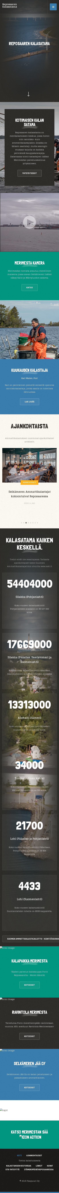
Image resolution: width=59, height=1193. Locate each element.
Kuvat (50, 1165)
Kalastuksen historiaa (18, 1165)
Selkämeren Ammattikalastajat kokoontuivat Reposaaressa (30, 494)
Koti (19, 1155)
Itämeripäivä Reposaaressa (39, 1169)
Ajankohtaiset (29, 482)
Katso (29, 287)
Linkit (39, 1165)
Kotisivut (29, 985)
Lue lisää (29, 401)
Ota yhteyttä (12, 1169)
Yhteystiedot (29, 173)
